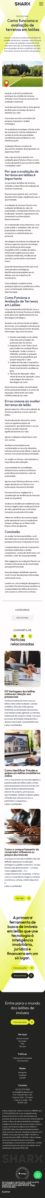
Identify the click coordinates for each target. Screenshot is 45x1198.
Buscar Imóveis (22, 1038)
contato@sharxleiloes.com (22, 1092)
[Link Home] (22, 4)
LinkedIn (22, 1078)
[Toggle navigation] (41, 4)
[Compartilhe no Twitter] (22, 636)
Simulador (22, 1041)
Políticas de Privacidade (22, 1058)
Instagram (22, 1072)
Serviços (22, 1046)
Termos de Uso (22, 1061)
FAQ (22, 1044)
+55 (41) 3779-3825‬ (22, 1089)
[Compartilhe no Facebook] (15, 636)
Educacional (22, 618)
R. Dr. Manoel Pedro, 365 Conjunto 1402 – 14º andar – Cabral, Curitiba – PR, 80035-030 (22, 1099)
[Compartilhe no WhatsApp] (30, 636)
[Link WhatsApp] (38, 1175)
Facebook (22, 1075)
